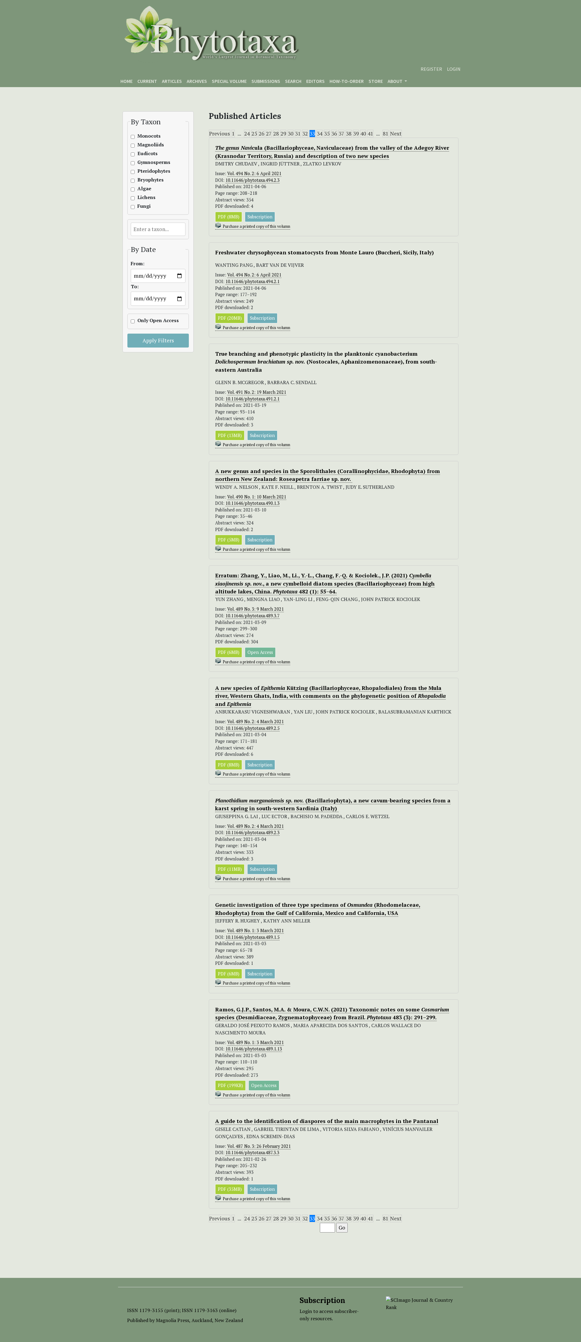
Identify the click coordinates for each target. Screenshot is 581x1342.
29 (283, 133)
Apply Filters (158, 340)
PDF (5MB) (228, 540)
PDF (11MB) (230, 869)
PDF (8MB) (228, 217)
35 (327, 133)
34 (319, 133)
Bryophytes (150, 180)
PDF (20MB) (230, 318)
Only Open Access (150, 320)
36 (334, 133)
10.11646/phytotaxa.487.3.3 (252, 1152)
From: (137, 263)
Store (376, 81)
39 (356, 133)
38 (348, 133)
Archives (197, 81)
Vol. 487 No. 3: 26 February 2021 (259, 1146)
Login (454, 69)
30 (290, 133)
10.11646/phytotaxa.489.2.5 (252, 728)
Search (293, 81)
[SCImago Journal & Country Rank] (420, 1303)
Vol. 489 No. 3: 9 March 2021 (255, 609)
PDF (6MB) (228, 652)
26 (261, 133)
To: (135, 286)
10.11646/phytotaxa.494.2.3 (252, 180)
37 (341, 133)
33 (312, 133)
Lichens (146, 197)
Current (147, 81)
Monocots (149, 136)
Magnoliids (150, 145)
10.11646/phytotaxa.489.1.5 (252, 937)
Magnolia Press (172, 1320)
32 (305, 133)
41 (370, 133)
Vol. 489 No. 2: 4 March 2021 (255, 721)
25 (254, 133)
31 (297, 133)
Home (126, 81)
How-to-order (347, 81)
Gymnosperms (150, 162)
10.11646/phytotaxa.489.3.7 (252, 616)
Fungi (144, 206)
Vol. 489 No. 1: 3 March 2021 (255, 930)
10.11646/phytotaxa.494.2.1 (252, 281)
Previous (219, 133)
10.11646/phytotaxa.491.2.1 (252, 399)
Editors (315, 81)
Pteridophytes (150, 171)
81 (385, 133)
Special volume (229, 81)
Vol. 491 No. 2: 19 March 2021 (256, 392)
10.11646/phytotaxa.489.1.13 (253, 1049)
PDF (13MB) (230, 435)
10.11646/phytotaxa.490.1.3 (252, 503)
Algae (144, 188)
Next (396, 133)
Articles (172, 81)
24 (247, 133)
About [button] (395, 81)
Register (431, 69)
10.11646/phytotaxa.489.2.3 (252, 832)
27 (268, 133)
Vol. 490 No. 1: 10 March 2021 (256, 497)
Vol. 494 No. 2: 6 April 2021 (254, 173)
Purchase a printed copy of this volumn (256, 226)
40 (363, 133)
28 (276, 133)
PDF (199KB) (230, 1085)
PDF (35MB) (230, 1189)
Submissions (265, 81)
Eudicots (147, 153)
